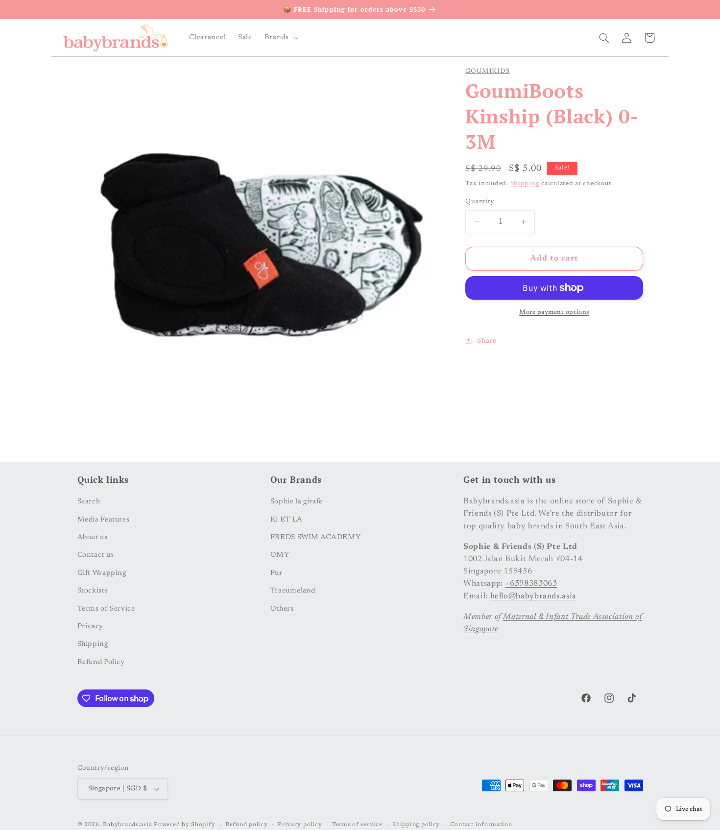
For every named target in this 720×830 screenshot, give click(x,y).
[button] (280, 37)
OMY (279, 555)
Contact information (481, 825)
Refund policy (246, 825)
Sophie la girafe (296, 501)
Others (282, 608)
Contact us (95, 555)
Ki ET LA (286, 519)
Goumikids (487, 71)
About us (92, 537)
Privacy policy (300, 825)
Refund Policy (101, 661)
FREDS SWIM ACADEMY (315, 537)
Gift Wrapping (101, 572)
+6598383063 (531, 584)
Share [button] (486, 341)
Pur (276, 572)
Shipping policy (416, 825)
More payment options (554, 312)
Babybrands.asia (127, 825)
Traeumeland (292, 590)
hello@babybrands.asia (533, 596)
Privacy (90, 626)
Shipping (525, 184)
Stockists (92, 590)
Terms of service (357, 825)
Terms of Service (106, 608)
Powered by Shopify (184, 825)
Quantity (479, 201)
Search (88, 501)
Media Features (103, 519)
